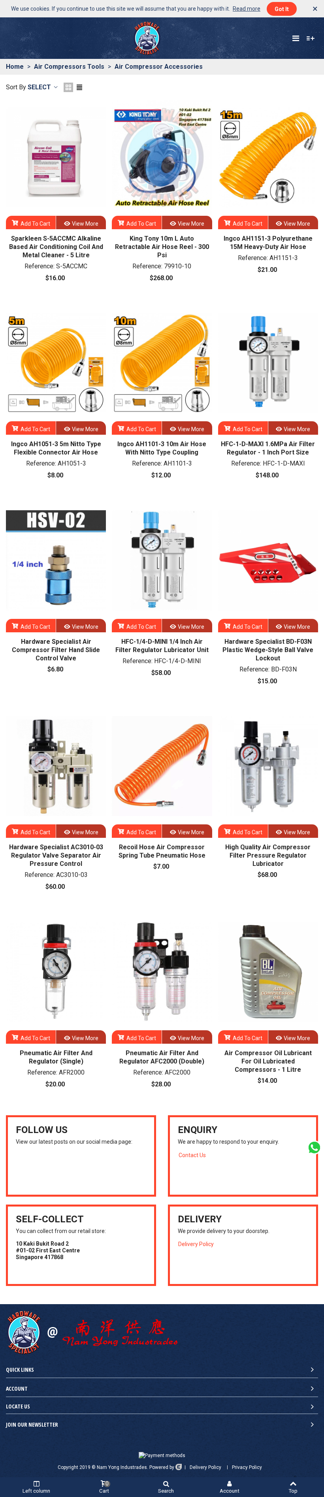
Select (40, 87)
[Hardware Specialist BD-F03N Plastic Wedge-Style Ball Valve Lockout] (268, 560)
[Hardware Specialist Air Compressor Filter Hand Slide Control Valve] (56, 560)
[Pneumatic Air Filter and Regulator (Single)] (56, 971)
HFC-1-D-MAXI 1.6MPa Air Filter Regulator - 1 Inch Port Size (268, 448)
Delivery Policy (196, 1244)
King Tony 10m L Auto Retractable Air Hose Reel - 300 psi (162, 247)
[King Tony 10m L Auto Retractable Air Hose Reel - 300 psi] (162, 157)
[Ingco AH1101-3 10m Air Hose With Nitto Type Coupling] (162, 363)
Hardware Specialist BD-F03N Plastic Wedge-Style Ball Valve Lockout (267, 650)
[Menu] (295, 38)
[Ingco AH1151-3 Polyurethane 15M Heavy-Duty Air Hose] (268, 157)
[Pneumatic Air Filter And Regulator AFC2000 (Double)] (162, 971)
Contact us (192, 1155)
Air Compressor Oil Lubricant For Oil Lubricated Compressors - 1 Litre (268, 1061)
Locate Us (18, 1406)
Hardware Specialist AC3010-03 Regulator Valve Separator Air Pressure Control (56, 855)
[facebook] (29, 1169)
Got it (282, 9)
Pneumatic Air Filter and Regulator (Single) (56, 1057)
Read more (246, 9)
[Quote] (310, 38)
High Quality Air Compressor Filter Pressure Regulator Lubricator (268, 855)
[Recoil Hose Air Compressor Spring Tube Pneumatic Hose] (162, 766)
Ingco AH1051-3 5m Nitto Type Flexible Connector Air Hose (56, 448)
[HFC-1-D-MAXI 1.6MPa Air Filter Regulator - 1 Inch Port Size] (268, 363)
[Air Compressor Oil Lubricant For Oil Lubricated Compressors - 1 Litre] (268, 971)
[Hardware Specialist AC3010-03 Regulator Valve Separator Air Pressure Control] (56, 766)
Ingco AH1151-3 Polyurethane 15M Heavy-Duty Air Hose (268, 243)
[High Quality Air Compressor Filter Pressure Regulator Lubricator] (268, 766)
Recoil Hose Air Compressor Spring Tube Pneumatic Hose (162, 851)
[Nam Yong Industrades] (147, 38)
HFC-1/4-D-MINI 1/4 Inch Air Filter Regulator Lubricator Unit (162, 646)
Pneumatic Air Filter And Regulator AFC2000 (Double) (161, 1057)
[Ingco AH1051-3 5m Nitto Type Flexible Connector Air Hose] (56, 363)
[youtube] (19, 1169)
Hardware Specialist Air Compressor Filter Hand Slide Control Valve (56, 650)
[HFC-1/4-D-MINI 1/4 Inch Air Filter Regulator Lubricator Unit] (162, 560)
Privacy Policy (247, 1467)
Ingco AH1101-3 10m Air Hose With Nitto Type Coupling (161, 448)
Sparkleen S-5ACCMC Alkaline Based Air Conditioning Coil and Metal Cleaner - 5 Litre (56, 247)
